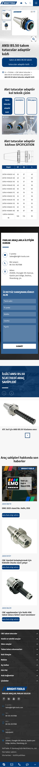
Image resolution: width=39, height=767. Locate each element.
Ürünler (11, 72)
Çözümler (5, 681)
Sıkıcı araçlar (6, 644)
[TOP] (35, 764)
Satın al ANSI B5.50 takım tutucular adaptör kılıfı (20, 62)
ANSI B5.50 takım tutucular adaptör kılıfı (19, 77)
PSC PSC (4, 670)
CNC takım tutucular (23, 72)
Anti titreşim (6, 654)
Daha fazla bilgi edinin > (11, 515)
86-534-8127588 (11, 716)
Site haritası (6, 755)
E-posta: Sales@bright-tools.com (19, 255)
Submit (19, 346)
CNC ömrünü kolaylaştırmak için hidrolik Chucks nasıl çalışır (17, 561)
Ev (5, 72)
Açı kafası (5, 665)
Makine (4, 660)
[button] (4, 393)
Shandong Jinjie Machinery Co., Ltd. (24, 748)
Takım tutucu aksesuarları (11, 649)
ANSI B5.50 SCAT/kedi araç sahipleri (17, 75)
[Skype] (4, 764)
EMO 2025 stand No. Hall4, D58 (16, 508)
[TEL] (19, 764)
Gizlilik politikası (19, 755)
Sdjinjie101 (9, 732)
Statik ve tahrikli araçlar (11, 639)
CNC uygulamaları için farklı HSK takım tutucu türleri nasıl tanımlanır (18, 613)
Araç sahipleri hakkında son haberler (19, 459)
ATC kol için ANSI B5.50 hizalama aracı (19, 429)
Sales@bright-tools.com (14, 707)
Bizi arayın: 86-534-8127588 (16, 263)
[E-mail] (12, 764)
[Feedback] (27, 764)
